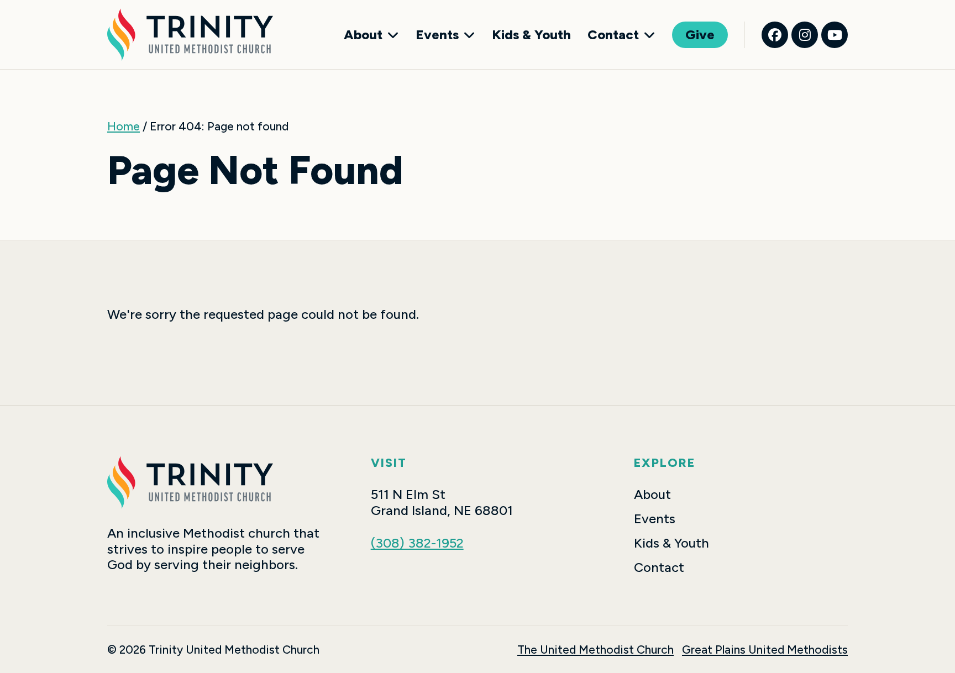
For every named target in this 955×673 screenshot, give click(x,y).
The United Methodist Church (595, 649)
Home (123, 126)
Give (700, 35)
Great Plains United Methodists (765, 649)
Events (437, 34)
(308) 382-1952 (417, 543)
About (363, 34)
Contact (613, 34)
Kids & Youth (531, 34)
